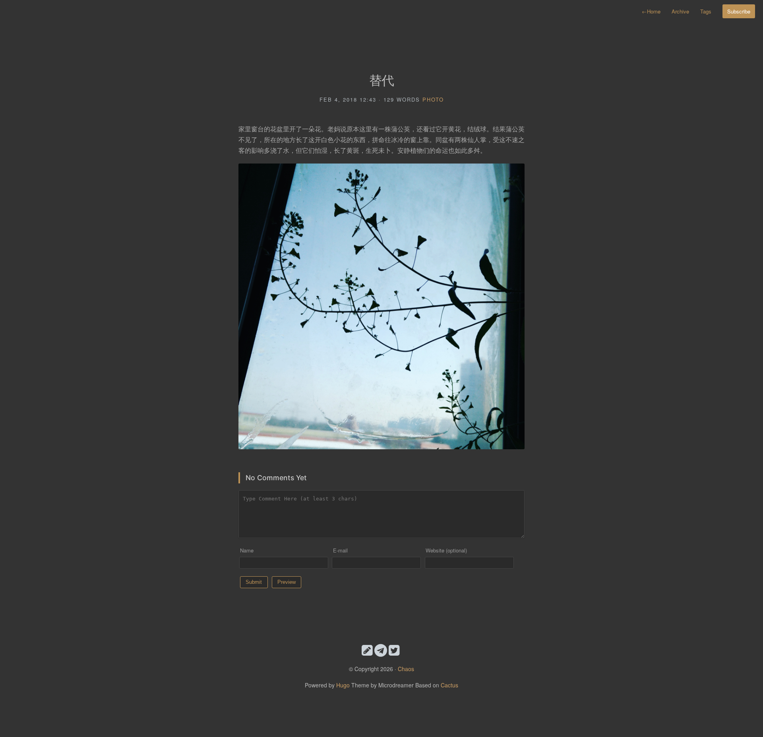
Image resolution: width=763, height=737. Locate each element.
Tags (705, 11)
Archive (680, 11)
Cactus (449, 685)
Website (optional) (446, 550)
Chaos (406, 669)
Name (247, 550)
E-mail (340, 550)
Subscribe (738, 11)
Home (651, 11)
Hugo (343, 685)
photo (433, 99)
